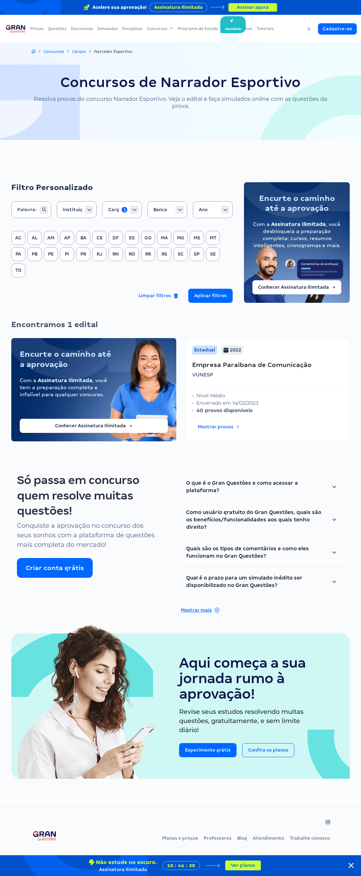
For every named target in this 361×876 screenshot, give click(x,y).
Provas (37, 28)
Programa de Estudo (198, 28)
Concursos (157, 28)
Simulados (107, 28)
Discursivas (82, 28)
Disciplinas (132, 28)
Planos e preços (180, 838)
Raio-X (228, 28)
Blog (242, 838)
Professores (218, 838)
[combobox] (77, 209)
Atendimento (268, 838)
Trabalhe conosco (310, 838)
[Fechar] (351, 865)
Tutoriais (265, 28)
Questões (57, 28)
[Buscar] (44, 210)
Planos (245, 28)
